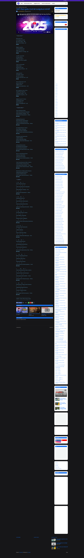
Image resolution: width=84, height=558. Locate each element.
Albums (53, 3)
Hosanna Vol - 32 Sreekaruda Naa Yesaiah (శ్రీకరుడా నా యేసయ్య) (60, 331)
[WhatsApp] (28, 302)
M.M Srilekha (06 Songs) (58, 213)
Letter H (56, 94)
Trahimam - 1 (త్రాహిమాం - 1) (59, 377)
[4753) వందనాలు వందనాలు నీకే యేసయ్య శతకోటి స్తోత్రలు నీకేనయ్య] (57, 408)
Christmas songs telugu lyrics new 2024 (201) (61, 139)
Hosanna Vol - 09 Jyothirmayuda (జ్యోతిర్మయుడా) (60, 277)
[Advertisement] (61, 491)
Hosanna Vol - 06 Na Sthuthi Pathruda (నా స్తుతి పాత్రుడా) (60, 269)
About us (56, 462)
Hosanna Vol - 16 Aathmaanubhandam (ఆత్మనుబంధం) (60, 293)
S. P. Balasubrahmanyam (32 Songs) (60, 233)
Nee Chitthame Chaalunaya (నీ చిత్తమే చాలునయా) (60, 348)
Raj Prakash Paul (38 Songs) (59, 224)
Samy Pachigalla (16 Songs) (59, 229)
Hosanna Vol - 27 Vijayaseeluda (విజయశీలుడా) (59, 319)
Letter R (56, 108)
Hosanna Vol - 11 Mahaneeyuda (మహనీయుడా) (59, 281)
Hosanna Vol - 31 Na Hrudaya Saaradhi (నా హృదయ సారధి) (60, 329)
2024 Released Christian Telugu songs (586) (60, 137)
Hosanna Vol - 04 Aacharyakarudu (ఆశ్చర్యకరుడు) (60, 265)
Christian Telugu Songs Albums (59, 249)
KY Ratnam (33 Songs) (58, 210)
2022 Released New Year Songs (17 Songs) (60, 128)
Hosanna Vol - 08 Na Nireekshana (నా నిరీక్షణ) (60, 274)
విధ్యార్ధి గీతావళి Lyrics (37, 3)
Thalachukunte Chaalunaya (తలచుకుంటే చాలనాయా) (60, 375)
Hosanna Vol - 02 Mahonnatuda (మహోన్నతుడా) (59, 260)
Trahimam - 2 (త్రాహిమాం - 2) (59, 379)
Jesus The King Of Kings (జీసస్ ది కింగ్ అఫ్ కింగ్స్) (61, 343)
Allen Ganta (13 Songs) (58, 176)
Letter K (56, 99)
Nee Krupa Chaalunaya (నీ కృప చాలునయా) (59, 350)
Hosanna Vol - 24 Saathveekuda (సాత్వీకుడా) (59, 312)
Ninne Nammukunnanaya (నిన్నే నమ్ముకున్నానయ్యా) (59, 367)
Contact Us (22, 0)
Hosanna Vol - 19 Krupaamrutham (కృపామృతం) (60, 301)
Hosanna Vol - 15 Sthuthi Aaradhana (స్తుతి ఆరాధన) (60, 291)
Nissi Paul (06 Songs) (58, 216)
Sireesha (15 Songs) (58, 232)
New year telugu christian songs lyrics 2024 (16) (60, 142)
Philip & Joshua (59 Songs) (59, 218)
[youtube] (65, 0)
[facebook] (58, 440)
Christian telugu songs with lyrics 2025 (60, 143)
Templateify (21, 552)
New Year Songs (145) (58, 162)
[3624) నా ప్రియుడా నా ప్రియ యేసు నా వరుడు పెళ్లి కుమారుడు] (57, 399)
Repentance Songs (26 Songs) (59, 165)
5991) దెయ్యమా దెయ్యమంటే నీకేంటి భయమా (21, 313)
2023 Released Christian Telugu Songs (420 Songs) (60, 130)
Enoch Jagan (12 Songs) (58, 196)
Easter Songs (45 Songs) (58, 156)
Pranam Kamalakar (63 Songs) (59, 221)
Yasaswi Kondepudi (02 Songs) (59, 241)
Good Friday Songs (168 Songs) (59, 157)
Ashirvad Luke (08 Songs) (59, 182)
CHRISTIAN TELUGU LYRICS (23, 7)
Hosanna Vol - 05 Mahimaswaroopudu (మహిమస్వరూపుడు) (60, 267)
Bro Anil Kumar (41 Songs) (59, 185)
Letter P (56, 107)
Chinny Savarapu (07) (58, 188)
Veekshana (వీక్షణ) (57, 380)
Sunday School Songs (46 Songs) (60, 168)
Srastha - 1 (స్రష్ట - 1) (58, 370)
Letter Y (56, 116)
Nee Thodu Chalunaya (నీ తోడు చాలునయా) (59, 360)
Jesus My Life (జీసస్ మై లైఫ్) (59, 339)
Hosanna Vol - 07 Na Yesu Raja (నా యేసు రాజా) (61, 272)
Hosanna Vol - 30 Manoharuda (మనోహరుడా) (59, 326)
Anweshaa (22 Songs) (58, 179)
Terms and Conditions (58, 468)
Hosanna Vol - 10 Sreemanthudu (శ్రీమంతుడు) (59, 279)
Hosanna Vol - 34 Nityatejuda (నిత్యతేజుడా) (59, 336)
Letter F (56, 91)
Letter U (56, 113)
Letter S (56, 110)
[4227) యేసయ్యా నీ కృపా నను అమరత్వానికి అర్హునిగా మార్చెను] (53, 544)
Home (17, 0)
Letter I (56, 96)
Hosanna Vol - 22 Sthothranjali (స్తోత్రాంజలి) (61, 307)
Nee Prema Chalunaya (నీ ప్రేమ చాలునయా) (61, 354)
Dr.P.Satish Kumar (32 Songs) (59, 193)
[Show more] (34, 302)
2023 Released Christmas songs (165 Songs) (60, 133)
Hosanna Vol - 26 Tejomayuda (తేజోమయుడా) (59, 317)
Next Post (51, 327)
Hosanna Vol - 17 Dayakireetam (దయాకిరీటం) (59, 296)
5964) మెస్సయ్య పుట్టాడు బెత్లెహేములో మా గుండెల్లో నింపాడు (46, 314)
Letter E (56, 90)
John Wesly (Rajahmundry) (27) (59, 207)
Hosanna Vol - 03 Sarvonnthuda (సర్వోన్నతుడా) (59, 262)
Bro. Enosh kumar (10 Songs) (59, 187)
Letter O (56, 105)
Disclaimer (56, 465)
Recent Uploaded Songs (46, 3)
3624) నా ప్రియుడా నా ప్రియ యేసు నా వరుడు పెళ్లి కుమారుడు (63, 399)
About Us (19, 0)
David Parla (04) (57, 190)
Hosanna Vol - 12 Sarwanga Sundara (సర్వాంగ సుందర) (60, 284)
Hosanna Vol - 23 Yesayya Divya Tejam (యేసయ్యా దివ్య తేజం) (60, 309)
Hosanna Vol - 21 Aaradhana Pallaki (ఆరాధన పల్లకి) (60, 305)
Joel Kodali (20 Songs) (58, 204)
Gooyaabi (29, 552)
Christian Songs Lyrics (28, 3)
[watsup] (64, 442)
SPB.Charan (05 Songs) (58, 235)
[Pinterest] (30, 302)
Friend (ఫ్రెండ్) (57, 255)
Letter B (56, 85)
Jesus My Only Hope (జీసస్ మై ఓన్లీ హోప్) (60, 341)
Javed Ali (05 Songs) (58, 199)
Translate (58, 11)
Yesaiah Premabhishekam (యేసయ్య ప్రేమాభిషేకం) (60, 382)
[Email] (32, 302)
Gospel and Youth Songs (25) (59, 159)
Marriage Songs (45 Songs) (59, 160)
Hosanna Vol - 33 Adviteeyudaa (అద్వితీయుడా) (59, 333)
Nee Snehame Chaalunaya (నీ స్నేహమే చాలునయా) (60, 358)
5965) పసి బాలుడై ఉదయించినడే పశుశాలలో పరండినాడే (34, 314)
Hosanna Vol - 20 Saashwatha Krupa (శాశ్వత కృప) (60, 303)
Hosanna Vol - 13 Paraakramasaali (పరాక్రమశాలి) (60, 286)
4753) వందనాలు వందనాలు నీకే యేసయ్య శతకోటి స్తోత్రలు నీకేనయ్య (63, 408)
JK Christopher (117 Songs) (59, 202)
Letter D (56, 88)
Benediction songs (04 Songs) (59, 151)
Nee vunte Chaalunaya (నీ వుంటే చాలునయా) (59, 363)
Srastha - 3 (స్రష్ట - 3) (58, 373)
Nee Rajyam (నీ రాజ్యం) (58, 356)
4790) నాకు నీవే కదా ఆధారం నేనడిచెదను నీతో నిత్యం (63, 403)
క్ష (55, 82)
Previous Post (19, 327)
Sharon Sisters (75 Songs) (59, 230)
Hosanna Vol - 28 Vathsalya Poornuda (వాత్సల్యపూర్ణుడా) (60, 321)
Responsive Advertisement (61, 418)
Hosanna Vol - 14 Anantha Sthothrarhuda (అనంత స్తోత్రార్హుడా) (61, 289)
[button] (66, 3)
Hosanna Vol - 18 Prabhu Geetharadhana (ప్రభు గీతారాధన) (61, 298)
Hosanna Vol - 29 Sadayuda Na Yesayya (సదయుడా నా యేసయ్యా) (61, 324)
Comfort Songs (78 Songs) (59, 154)
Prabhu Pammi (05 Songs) (59, 219)
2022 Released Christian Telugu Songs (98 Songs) (60, 123)
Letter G (56, 93)
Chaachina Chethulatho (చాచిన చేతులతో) (60, 252)
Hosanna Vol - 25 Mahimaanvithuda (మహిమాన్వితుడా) (60, 314)
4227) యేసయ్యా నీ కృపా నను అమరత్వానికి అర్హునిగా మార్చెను (61, 543)
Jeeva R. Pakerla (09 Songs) (59, 201)
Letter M (56, 102)
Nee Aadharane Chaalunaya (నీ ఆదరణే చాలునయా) (60, 345)
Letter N (56, 104)
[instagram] (58, 442)
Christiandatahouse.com (60, 16)
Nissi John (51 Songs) (58, 215)
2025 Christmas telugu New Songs (60, 145)
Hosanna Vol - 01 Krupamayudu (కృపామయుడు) (59, 257)
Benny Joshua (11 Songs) (58, 184)
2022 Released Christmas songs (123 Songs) (60, 126)
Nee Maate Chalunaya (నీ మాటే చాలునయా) (59, 353)
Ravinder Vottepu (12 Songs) (59, 227)
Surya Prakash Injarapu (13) (59, 238)
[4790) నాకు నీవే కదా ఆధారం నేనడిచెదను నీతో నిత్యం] (57, 403)
